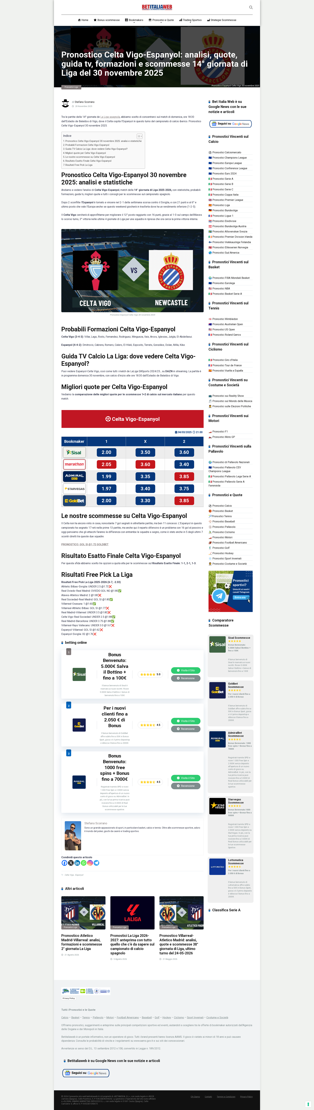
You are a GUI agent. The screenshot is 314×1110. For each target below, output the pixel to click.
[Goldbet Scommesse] (79, 730)
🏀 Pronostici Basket (221, 511)
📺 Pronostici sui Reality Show (226, 395)
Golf (157, 1017)
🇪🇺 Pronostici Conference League (228, 168)
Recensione (187, 678)
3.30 (145, 500)
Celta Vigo (69, 875)
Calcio (64, 1017)
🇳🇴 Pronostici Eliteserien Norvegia (228, 247)
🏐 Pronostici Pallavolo (222, 526)
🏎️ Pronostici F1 (218, 431)
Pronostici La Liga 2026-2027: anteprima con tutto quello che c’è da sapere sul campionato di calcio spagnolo (132, 944)
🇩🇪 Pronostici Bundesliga (223, 210)
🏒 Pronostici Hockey (221, 553)
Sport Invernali (195, 1017)
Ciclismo (179, 1017)
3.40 (184, 464)
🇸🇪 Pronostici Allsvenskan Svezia (228, 231)
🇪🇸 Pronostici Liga (219, 205)
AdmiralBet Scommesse (236, 734)
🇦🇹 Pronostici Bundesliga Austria (227, 226)
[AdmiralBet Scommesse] (79, 787)
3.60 (184, 452)
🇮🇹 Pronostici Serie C (221, 189)
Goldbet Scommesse (236, 685)
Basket (75, 1017)
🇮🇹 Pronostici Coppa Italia (223, 194)
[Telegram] (96, 863)
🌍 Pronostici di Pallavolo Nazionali (229, 462)
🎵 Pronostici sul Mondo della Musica (230, 401)
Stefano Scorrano (85, 102)
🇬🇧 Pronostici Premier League (226, 199)
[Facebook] (64, 863)
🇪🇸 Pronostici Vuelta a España (226, 370)
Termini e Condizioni (226, 1097)
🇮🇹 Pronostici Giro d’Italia (223, 360)
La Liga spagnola (110, 116)
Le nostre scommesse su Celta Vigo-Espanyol (90, 157)
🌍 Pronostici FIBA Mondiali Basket (229, 277)
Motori (110, 1017)
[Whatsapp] (84, 863)
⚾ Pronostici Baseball (222, 521)
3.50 (145, 452)
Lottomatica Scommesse (236, 862)
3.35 (145, 476)
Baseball (147, 1017)
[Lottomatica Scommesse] (217, 874)
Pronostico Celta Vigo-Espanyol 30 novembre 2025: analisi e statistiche (103, 141)
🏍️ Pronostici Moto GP (222, 437)
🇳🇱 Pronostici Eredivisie (222, 221)
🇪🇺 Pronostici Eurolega (222, 283)
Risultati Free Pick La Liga (78, 165)
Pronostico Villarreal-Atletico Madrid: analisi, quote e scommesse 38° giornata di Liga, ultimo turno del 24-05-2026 (178, 944)
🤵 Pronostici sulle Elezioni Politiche (230, 406)
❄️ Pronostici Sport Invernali (225, 558)
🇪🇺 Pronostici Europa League (225, 163)
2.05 (106, 464)
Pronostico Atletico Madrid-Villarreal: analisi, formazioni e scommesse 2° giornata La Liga (81, 942)
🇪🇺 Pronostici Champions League (228, 157)
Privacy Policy (69, 998)
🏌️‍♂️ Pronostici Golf (219, 547)
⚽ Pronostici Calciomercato (225, 152)
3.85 (184, 476)
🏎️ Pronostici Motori (220, 537)
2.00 (106, 452)
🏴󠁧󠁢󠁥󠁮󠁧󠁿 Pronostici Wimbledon (223, 319)
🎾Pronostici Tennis (220, 516)
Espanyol (79, 875)
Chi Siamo (195, 1097)
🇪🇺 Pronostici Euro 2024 (222, 173)
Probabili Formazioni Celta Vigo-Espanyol (87, 145)
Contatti (208, 1097)
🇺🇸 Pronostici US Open (222, 329)
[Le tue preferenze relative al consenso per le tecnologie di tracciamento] (308, 1104)
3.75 (184, 488)
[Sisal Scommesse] (79, 680)
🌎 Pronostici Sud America (224, 252)
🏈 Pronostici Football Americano (228, 542)
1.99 (106, 476)
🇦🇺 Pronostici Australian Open (226, 324)
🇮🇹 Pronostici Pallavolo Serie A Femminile (226, 483)
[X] (71, 863)
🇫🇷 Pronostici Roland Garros (225, 334)
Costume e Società (217, 1017)
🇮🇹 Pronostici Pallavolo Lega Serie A (230, 476)
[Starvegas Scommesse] (217, 813)
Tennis (86, 1017)
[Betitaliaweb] (157, 7)
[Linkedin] (77, 863)
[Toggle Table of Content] (138, 136)
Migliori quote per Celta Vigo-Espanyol (85, 153)
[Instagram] (90, 863)
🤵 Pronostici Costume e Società (228, 563)
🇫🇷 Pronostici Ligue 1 (221, 215)
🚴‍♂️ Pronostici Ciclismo (222, 532)
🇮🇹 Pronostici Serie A (221, 178)
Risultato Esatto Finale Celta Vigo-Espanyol (88, 161)
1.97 (106, 488)
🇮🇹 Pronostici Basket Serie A (225, 293)
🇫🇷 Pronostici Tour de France (225, 365)
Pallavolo (98, 1017)
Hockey (166, 1017)
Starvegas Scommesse (236, 801)
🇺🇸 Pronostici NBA (219, 288)
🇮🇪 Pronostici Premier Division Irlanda (230, 236)
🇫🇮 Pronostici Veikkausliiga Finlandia (230, 242)
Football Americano (128, 1017)
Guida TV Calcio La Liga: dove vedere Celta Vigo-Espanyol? (96, 149)
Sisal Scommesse (239, 637)
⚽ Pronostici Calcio (220, 505)
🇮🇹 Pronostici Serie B (221, 184)
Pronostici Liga (71, 87)
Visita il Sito (187, 670)
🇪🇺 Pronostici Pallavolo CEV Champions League (225, 469)
